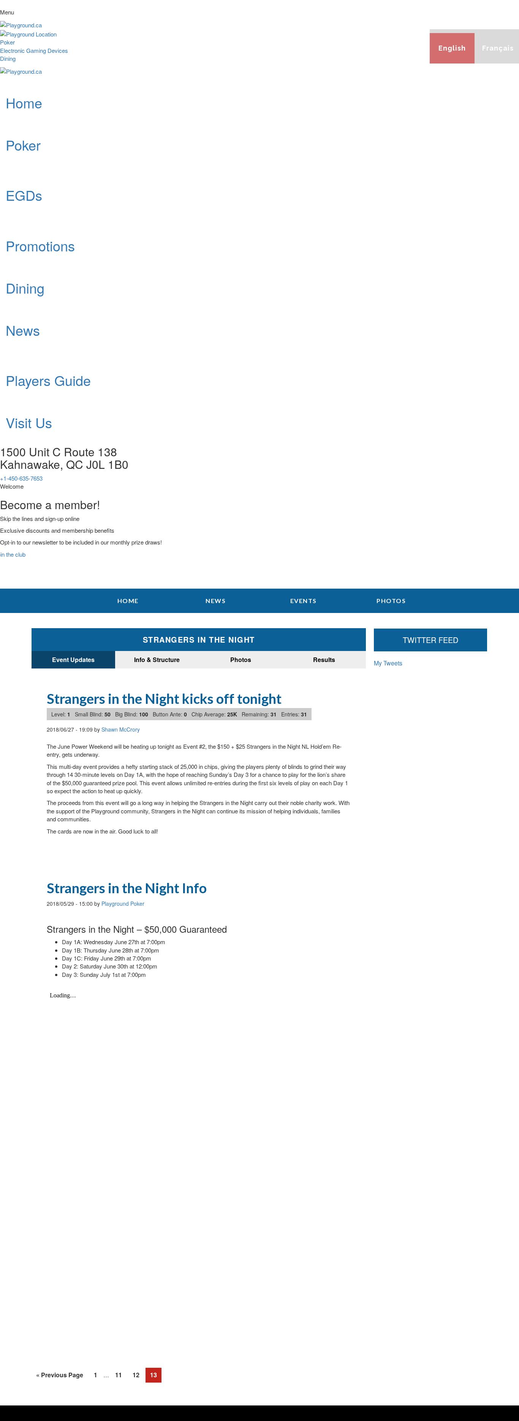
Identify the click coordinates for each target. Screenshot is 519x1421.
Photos (240, 659)
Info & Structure (157, 659)
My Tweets (388, 663)
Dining (8, 58)
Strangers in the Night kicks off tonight (164, 698)
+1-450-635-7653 (21, 478)
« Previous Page (59, 1374)
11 (118, 1376)
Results (324, 659)
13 (153, 1376)
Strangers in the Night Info (127, 888)
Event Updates (73, 659)
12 (136, 1376)
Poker (7, 42)
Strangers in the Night (199, 639)
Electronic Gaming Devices (34, 50)
